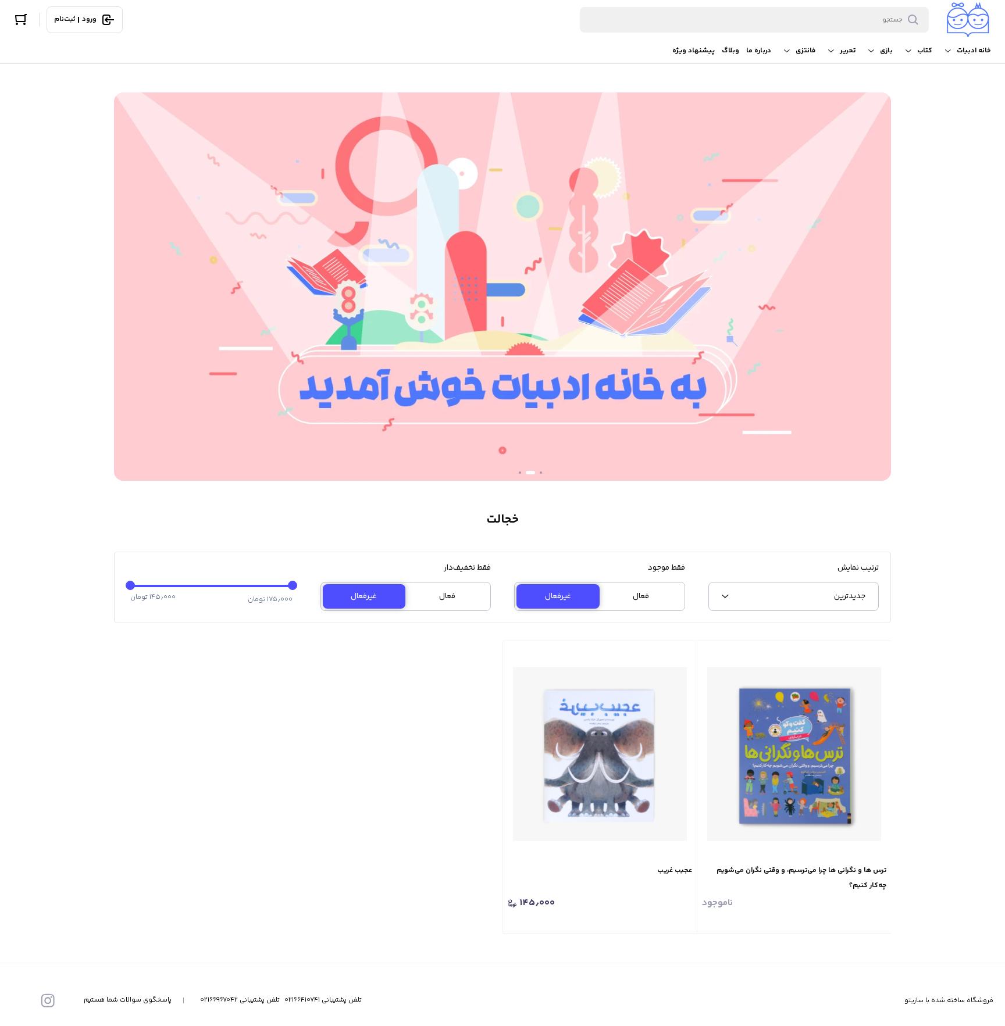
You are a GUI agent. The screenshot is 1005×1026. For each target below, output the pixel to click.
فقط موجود (666, 568)
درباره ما (758, 50)
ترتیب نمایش (858, 568)
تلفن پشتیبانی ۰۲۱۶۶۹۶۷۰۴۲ (240, 1000)
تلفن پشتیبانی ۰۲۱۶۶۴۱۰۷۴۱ (323, 1000)
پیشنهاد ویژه (693, 50)
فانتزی (805, 50)
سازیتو (914, 1000)
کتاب (924, 50)
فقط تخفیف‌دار (467, 568)
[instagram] (48, 1000)
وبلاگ (730, 50)
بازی (886, 50)
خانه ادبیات (974, 50)
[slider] (130, 585)
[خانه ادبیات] (968, 20)
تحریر (848, 50)
